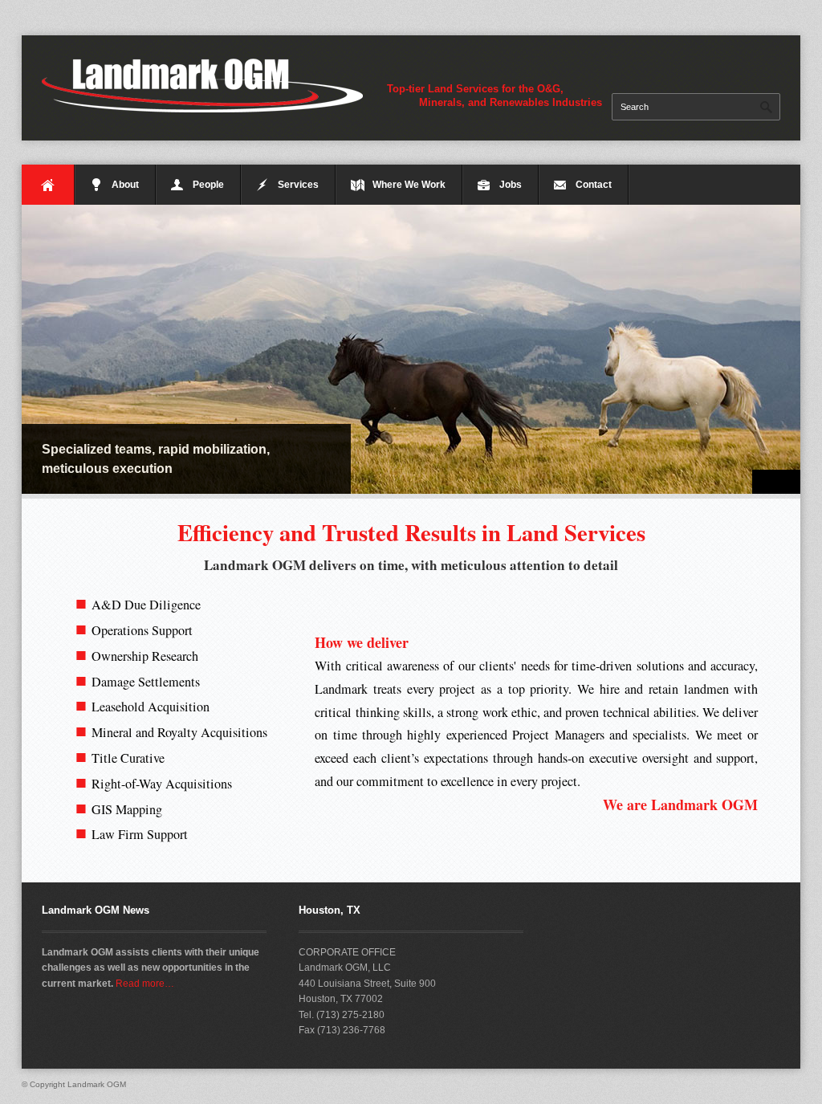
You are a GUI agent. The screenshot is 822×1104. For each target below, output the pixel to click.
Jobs (510, 184)
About (125, 184)
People (208, 184)
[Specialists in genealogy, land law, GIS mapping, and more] (411, 349)
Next (788, 482)
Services (298, 184)
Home (48, 185)
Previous (764, 482)
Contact (594, 184)
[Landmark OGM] (202, 83)
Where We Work (409, 184)
